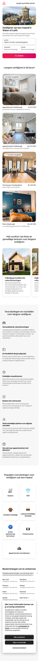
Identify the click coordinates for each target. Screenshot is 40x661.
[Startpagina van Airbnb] (4, 3)
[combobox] (19, 42)
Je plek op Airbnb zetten (25, 3)
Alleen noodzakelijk (19, 642)
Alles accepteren (19, 637)
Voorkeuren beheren (19, 648)
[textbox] (11, 49)
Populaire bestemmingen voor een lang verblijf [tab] (18, 573)
